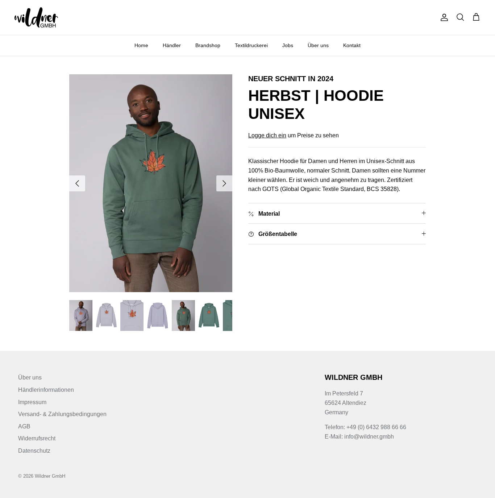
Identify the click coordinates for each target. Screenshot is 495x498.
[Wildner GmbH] (36, 17)
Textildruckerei (251, 45)
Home (141, 45)
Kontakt (352, 45)
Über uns (318, 45)
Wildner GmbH (50, 476)
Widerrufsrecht (36, 438)
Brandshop (207, 45)
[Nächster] (224, 183)
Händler (172, 45)
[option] (151, 183)
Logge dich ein (267, 135)
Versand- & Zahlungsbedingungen (62, 414)
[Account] (443, 17)
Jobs (287, 45)
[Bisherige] (77, 183)
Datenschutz (34, 451)
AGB (24, 426)
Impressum (32, 402)
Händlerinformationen (46, 390)
